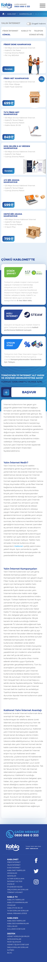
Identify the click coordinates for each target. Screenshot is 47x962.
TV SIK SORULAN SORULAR (17, 911)
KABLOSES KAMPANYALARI (18, 923)
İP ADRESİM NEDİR (14, 887)
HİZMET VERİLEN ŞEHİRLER (18, 936)
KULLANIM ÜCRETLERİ (16, 929)
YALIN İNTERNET (13, 865)
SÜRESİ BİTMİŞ (36, 34)
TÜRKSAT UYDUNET (15, 892)
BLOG (9, 953)
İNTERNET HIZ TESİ (14, 881)
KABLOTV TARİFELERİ (15, 900)
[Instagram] (36, 882)
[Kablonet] (6, 6)
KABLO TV (26, 31)
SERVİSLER (11, 876)
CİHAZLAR (11, 905)
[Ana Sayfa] (3, 13)
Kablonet (18, 546)
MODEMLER (12, 873)
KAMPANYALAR (25, 14)
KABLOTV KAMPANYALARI (17, 902)
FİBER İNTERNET (10, 31)
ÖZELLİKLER (12, 926)
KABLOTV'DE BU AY (15, 908)
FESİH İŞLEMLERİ (14, 942)
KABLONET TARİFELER (16, 870)
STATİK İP (10, 884)
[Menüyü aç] (42, 5)
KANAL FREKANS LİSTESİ (17, 913)
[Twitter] (36, 871)
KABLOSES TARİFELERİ (16, 921)
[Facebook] (36, 860)
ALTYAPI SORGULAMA (15, 879)
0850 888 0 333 (22, 5)
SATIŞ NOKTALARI (14, 939)
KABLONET (11, 14)
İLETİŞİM (10, 950)
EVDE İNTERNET (13, 868)
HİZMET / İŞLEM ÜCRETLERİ (18, 944)
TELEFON (38, 31)
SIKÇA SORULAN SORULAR (17, 889)
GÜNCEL (6, 34)
